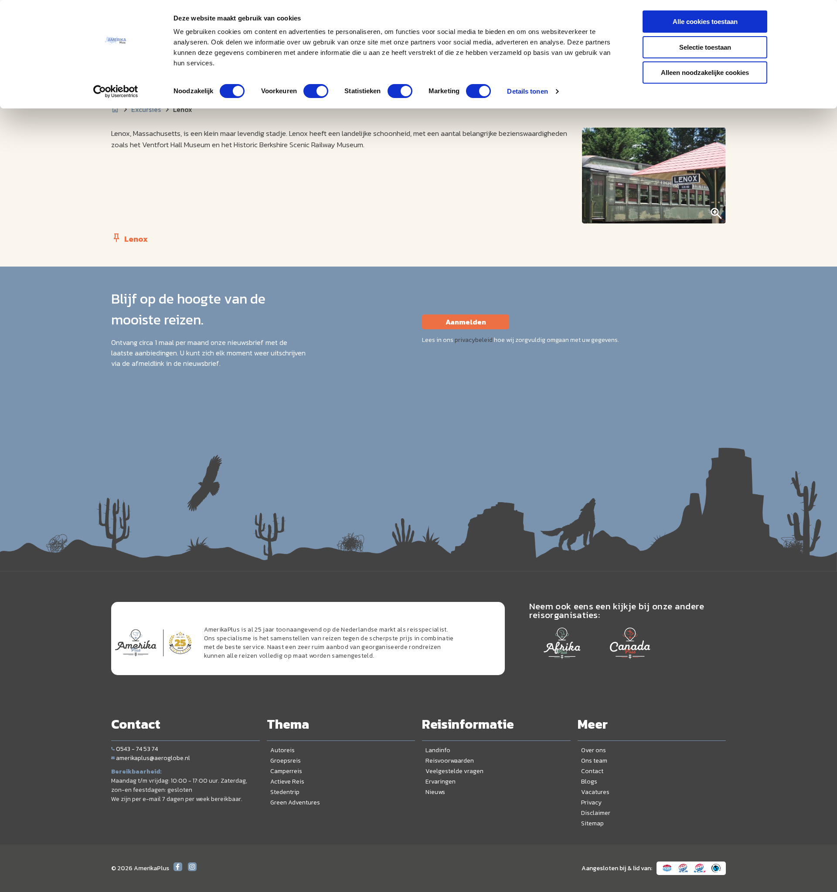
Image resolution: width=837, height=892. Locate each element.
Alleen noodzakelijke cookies (705, 72)
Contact (592, 771)
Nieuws (435, 792)
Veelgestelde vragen (454, 771)
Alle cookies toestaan (705, 21)
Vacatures (595, 792)
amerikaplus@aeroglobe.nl (153, 758)
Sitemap (592, 823)
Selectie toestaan (705, 47)
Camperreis (286, 771)
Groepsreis (285, 760)
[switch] (315, 91)
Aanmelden (466, 322)
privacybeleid (474, 340)
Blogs (589, 781)
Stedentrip (284, 792)
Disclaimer (595, 813)
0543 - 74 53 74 (137, 748)
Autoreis (282, 750)
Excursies (146, 109)
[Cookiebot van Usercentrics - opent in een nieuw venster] (116, 91)
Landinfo (437, 750)
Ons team (594, 760)
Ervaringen (440, 781)
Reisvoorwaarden (449, 760)
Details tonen (527, 91)
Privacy (591, 802)
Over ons (593, 750)
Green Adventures (295, 802)
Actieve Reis (287, 781)
